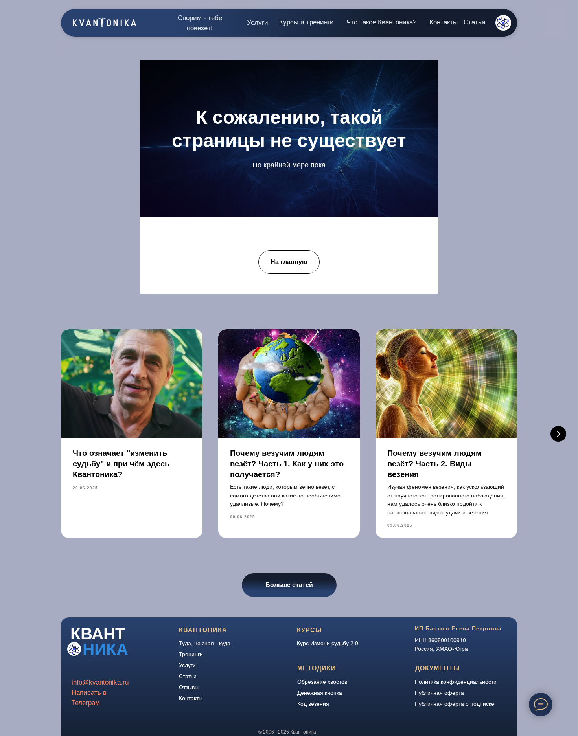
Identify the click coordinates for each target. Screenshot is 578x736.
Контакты (443, 22)
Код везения (313, 704)
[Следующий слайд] (558, 434)
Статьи (475, 22)
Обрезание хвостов (322, 682)
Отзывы (189, 687)
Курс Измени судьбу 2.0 (327, 643)
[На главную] (289, 254)
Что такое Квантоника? (381, 22)
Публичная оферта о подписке (454, 704)
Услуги (257, 22)
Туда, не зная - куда (204, 643)
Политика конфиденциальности (456, 682)
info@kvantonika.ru (100, 682)
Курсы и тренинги (306, 22)
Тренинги (191, 654)
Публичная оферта (439, 693)
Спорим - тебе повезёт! (200, 23)
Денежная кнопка (319, 693)
